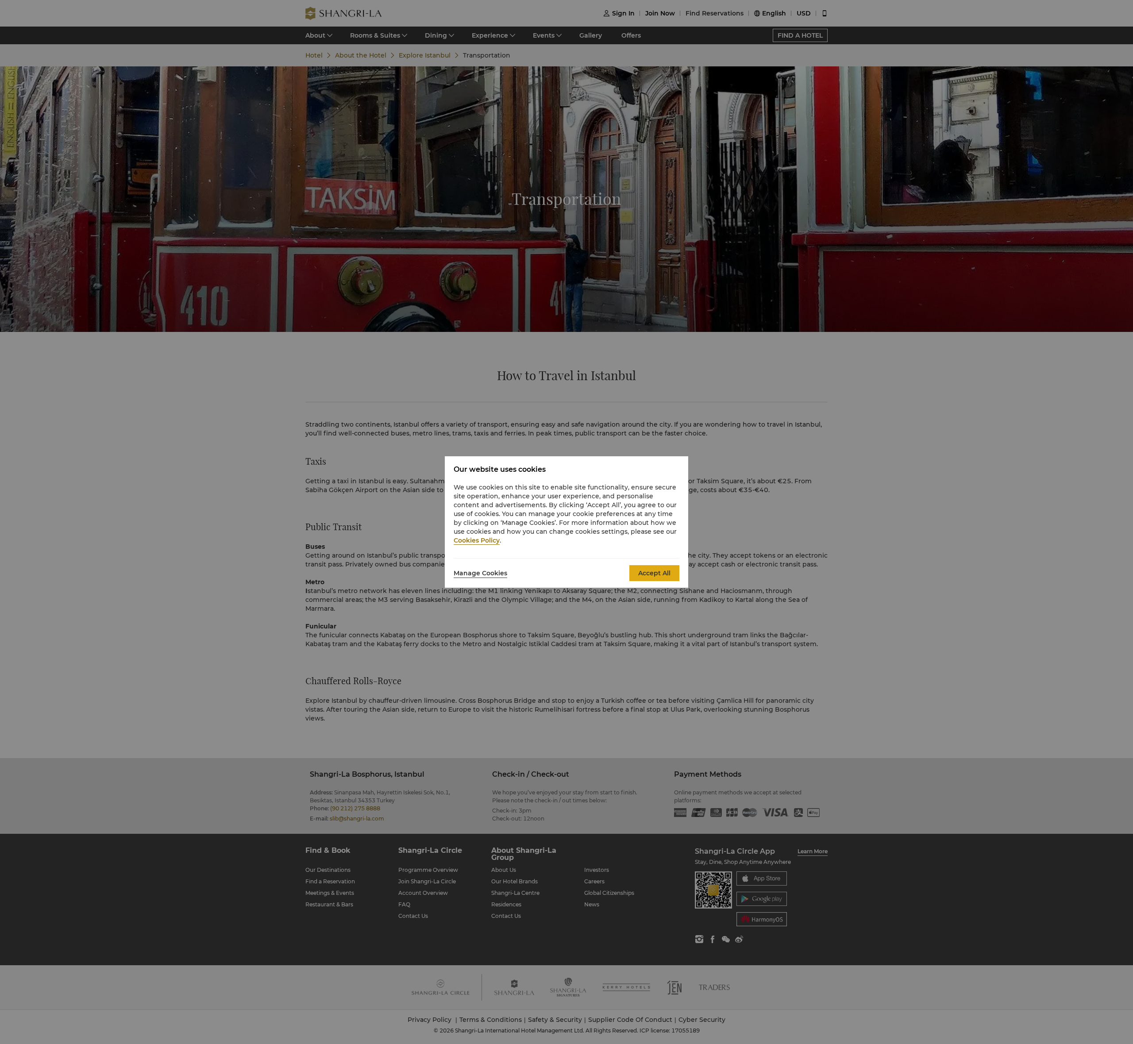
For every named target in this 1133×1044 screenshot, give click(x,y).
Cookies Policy (477, 540)
